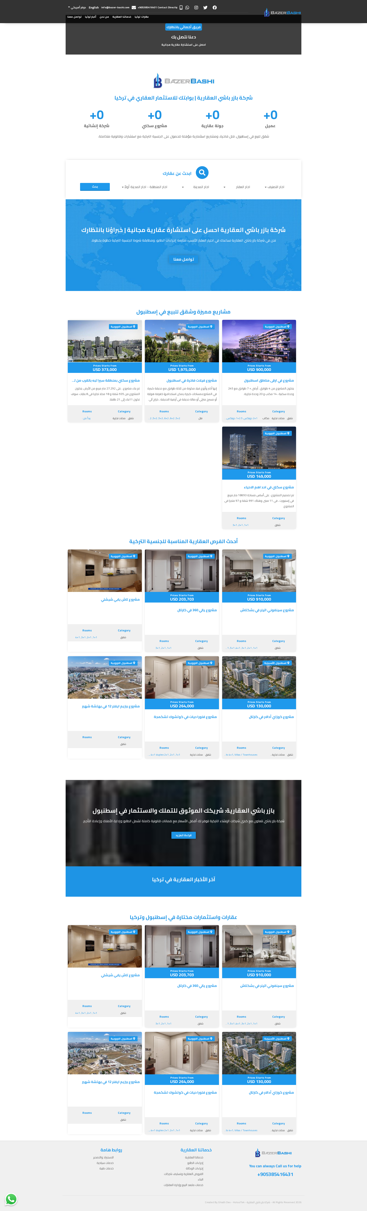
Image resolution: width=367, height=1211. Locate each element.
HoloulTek (238, 1202)
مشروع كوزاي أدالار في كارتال (271, 717)
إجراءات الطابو (122, 29)
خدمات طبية (106, 1168)
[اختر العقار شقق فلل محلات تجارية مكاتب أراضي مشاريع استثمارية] (238, 187)
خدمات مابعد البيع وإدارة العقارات (116, 59)
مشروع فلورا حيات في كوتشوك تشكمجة (185, 717)
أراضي (145, 71)
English (94, 7)
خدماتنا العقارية (121, 16)
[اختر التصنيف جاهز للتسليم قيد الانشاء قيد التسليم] (276, 187)
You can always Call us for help (275, 1170)
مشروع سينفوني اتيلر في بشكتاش (267, 610)
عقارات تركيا (142, 16)
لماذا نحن (103, 54)
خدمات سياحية (105, 1163)
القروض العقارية (121, 46)
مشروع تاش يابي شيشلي (120, 599)
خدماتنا (104, 37)
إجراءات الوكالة (122, 37)
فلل (200, 418)
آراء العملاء (102, 46)
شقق (290, 418)
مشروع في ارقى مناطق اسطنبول (269, 380)
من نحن (104, 16)
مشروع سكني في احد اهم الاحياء (269, 487)
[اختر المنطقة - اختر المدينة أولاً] (146, 187)
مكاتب (266, 418)
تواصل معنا (74, 16)
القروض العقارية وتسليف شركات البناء (183, 1176)
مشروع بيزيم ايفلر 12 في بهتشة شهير (111, 706)
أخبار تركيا (90, 16)
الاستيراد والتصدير (103, 1157)
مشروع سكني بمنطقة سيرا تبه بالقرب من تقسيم (105, 380)
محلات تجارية (278, 418)
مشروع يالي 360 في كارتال (197, 610)
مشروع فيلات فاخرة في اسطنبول (192, 380)
